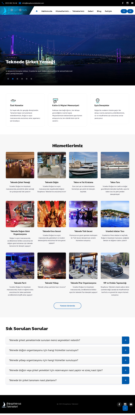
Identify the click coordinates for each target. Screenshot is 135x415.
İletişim (108, 11)
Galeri (90, 11)
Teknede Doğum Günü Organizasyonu (21, 214)
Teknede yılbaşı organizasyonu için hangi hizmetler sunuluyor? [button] (43, 360)
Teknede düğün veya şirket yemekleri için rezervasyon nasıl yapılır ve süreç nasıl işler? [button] (56, 370)
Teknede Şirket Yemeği (20, 165)
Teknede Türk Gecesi (83, 214)
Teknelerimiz (78, 11)
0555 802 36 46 (11, 3)
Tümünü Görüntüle (67, 306)
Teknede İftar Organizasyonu (83, 265)
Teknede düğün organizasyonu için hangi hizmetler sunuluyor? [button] (43, 350)
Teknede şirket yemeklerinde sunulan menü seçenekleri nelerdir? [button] (44, 340)
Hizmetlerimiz (62, 11)
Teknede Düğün (51, 165)
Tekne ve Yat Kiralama (83, 165)
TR (124, 11)
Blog (99, 11)
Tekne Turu (115, 165)
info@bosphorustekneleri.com (33, 3)
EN (130, 11)
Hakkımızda (46, 11)
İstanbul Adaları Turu (115, 214)
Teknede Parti (20, 265)
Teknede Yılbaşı (51, 265)
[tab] (67, 340)
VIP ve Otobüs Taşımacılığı (115, 265)
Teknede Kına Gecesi (52, 214)
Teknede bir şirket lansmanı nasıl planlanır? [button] (33, 380)
